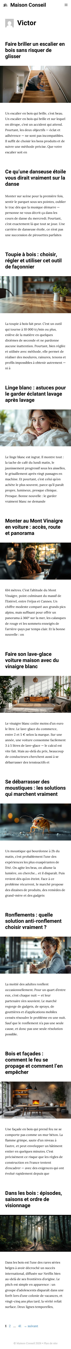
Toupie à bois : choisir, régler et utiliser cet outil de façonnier (33, 261)
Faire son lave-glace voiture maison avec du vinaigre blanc (32, 660)
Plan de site (51, 1343)
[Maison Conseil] (5, 5)
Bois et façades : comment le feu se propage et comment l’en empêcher (34, 1063)
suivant (31, 1326)
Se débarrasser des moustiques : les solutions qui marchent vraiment (35, 788)
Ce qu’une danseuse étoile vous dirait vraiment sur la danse (35, 178)
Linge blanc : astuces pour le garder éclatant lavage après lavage (35, 394)
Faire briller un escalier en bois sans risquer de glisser (35, 50)
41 (20, 1326)
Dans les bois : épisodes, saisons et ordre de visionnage (33, 1199)
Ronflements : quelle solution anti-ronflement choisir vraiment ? (33, 921)
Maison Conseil (28, 5)
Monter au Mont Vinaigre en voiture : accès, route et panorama (34, 527)
